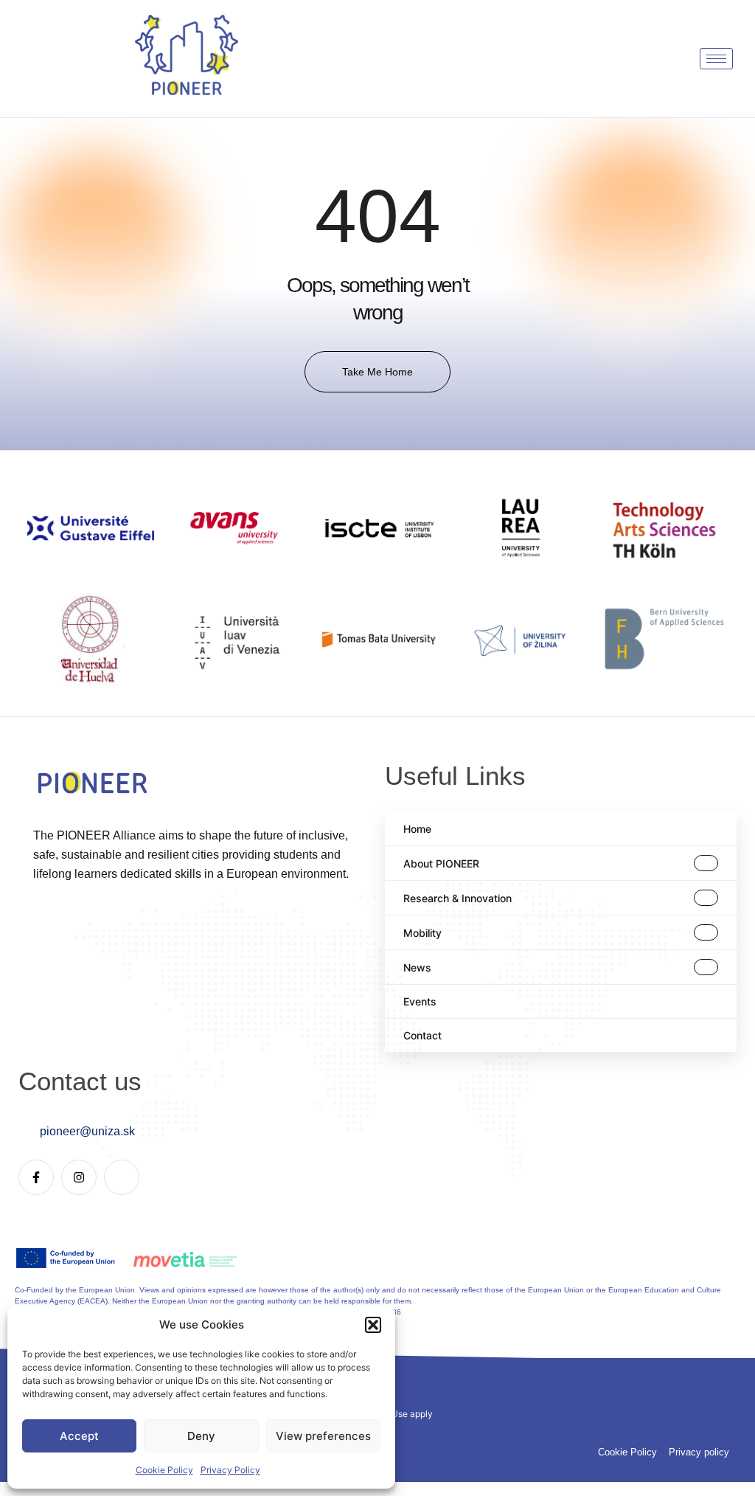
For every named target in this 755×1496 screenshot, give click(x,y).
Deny (201, 1436)
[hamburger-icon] (716, 58)
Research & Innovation (457, 898)
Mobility (422, 933)
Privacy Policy (230, 1469)
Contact (422, 1035)
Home (417, 829)
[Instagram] (79, 1177)
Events (419, 1001)
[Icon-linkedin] (121, 1177)
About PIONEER (441, 863)
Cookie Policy (164, 1469)
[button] (373, 1324)
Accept (79, 1436)
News (417, 967)
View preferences (323, 1436)
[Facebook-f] (36, 1177)
